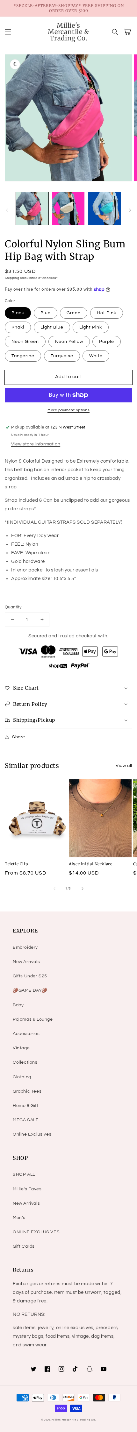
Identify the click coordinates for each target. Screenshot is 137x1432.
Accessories (26, 1033)
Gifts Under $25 (30, 976)
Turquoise (62, 356)
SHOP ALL (24, 1174)
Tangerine (22, 356)
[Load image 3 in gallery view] (104, 208)
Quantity (13, 607)
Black (17, 313)
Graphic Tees (27, 1091)
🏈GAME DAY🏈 (30, 990)
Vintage (21, 1048)
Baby (18, 1005)
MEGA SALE (26, 1120)
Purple (106, 341)
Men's (19, 1218)
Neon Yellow (69, 341)
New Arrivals (26, 962)
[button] (8, 32)
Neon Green (25, 341)
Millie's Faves (27, 1189)
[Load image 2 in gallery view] (68, 208)
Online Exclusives (32, 1134)
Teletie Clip (16, 863)
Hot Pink (106, 313)
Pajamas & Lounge (33, 1019)
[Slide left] (7, 210)
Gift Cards (24, 1246)
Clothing (22, 1077)
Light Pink (90, 327)
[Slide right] (130, 210)
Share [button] (18, 737)
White (96, 356)
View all (124, 765)
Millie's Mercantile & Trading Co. (74, 1419)
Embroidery (25, 947)
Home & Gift (26, 1105)
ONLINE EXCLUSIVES (36, 1232)
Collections (25, 1062)
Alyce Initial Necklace (90, 863)
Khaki (17, 327)
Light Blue (51, 327)
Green (74, 313)
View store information (35, 444)
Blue (45, 313)
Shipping (12, 278)
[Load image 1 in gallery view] (32, 208)
